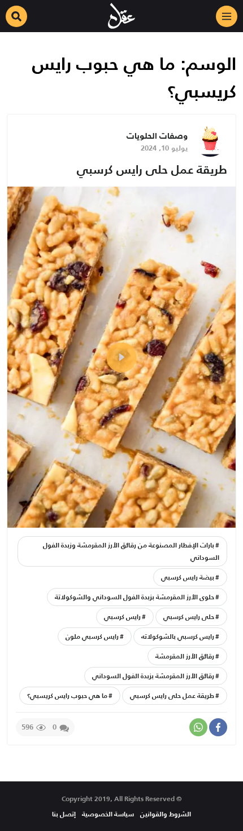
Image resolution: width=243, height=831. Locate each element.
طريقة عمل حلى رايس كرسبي (152, 169)
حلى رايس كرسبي (188, 616)
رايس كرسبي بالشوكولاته (177, 636)
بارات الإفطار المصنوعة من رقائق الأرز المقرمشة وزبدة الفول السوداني (131, 551)
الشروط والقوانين (165, 813)
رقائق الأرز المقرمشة (184, 656)
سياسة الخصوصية (108, 813)
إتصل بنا (64, 813)
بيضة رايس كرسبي (187, 577)
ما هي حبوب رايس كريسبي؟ (67, 695)
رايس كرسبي (122, 616)
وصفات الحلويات (157, 136)
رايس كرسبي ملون (92, 636)
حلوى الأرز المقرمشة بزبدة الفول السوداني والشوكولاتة (134, 596)
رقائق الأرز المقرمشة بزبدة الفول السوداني (153, 675)
